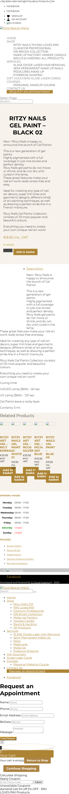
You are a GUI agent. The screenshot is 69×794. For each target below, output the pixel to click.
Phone (4, 708)
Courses (13, 81)
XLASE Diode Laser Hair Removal (39, 65)
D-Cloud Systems (40, 582)
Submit (38, 782)
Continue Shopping (21, 768)
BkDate (5, 722)
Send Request (8, 738)
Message (6, 732)
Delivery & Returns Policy (20, 559)
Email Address (10, 715)
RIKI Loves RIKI (48, 45)
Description (34, 268)
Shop (11, 41)
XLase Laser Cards (46, 78)
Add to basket (25, 252)
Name (4, 702)
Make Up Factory (27, 55)
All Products (52, 58)
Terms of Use (13, 550)
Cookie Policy (14, 554)
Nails (59, 68)
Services (14, 61)
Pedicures (21, 71)
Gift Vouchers (18, 78)
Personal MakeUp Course (34, 85)
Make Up (37, 71)
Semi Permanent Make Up (33, 68)
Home (11, 38)
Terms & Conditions (17, 563)
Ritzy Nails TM (24, 45)
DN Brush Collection (30, 51)
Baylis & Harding (27, 58)
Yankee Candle (54, 55)
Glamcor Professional (32, 48)
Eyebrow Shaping (28, 75)
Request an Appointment (29, 91)
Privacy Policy (14, 546)
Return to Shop (37, 760)
